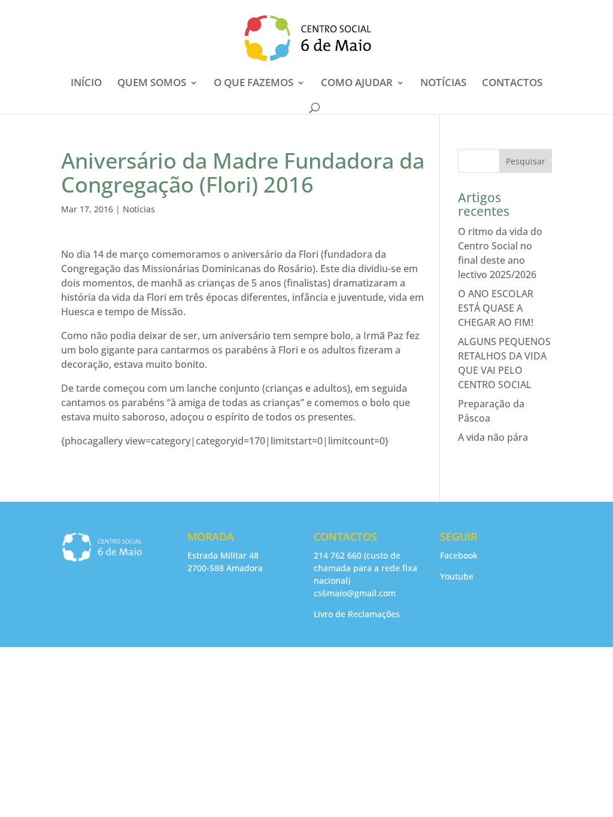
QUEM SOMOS (151, 83)
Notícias (139, 209)
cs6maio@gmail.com (355, 593)
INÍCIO (86, 83)
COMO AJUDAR (357, 83)
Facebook (459, 555)
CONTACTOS (512, 83)
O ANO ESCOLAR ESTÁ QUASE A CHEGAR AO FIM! (495, 308)
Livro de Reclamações (357, 614)
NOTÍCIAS (443, 83)
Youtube (457, 576)
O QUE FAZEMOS (253, 83)
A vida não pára (493, 437)
